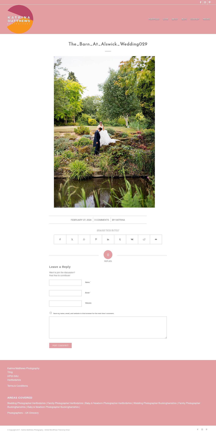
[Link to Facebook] (201, 2)
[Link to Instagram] (205, 2)
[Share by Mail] (156, 239)
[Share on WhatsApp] (84, 239)
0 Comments (101, 219)
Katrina (120, 219)
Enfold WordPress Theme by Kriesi (57, 430)
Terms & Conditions (17, 385)
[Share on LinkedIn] (108, 239)
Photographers (15, 412)
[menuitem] (154, 19)
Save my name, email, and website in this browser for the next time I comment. (83, 313)
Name (88, 282)
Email (88, 292)
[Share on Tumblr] (120, 239)
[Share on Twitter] (72, 239)
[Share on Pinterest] (96, 239)
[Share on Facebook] (60, 239)
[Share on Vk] (132, 239)
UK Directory (32, 412)
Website (88, 303)
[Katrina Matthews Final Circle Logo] (19, 19)
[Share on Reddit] (144, 239)
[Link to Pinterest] (209, 2)
